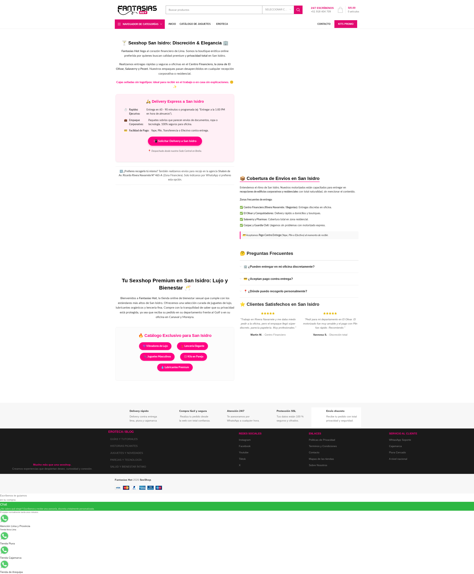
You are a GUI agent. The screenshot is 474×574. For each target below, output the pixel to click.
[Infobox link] (322, 10)
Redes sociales (250, 433)
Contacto (314, 452)
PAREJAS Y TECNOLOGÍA (126, 459)
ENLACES (315, 433)
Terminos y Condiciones (323, 446)
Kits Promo (345, 24)
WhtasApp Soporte (400, 439)
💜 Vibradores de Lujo (155, 346)
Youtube (243, 452)
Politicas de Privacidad (322, 439)
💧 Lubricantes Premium (175, 367)
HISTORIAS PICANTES (124, 445)
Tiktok (242, 458)
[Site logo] (137, 9)
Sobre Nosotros (318, 465)
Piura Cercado (397, 452)
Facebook (245, 446)
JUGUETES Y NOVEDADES (126, 452)
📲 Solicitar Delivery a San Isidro (174, 141)
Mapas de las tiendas (321, 458)
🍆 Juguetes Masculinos (157, 356)
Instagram (245, 439)
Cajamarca (395, 446)
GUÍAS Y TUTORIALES (124, 439)
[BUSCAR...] (298, 10)
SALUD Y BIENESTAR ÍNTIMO (128, 466)
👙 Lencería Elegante (192, 346)
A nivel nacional (398, 458)
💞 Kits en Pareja (193, 356)
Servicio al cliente (403, 433)
